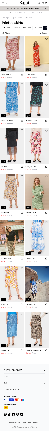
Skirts (20, 18)
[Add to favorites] (22, 38)
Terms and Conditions (31, 423)
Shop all (13, 18)
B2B (5, 383)
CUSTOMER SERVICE (13, 370)
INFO (6, 377)
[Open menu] (2, 3)
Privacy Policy (14, 423)
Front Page (5, 18)
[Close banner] (45, 8)
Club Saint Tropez (11, 389)
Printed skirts (28, 18)
